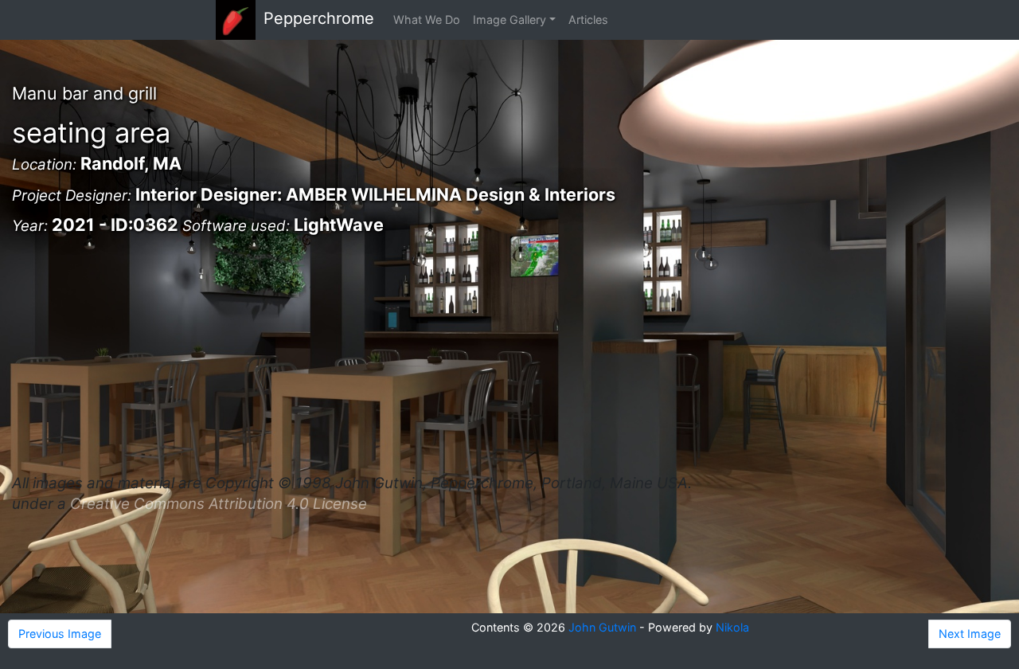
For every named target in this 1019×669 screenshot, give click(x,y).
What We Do (426, 19)
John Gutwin (602, 627)
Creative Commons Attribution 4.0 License (218, 504)
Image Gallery (509, 19)
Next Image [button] (970, 633)
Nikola (732, 627)
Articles (588, 19)
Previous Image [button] (59, 633)
